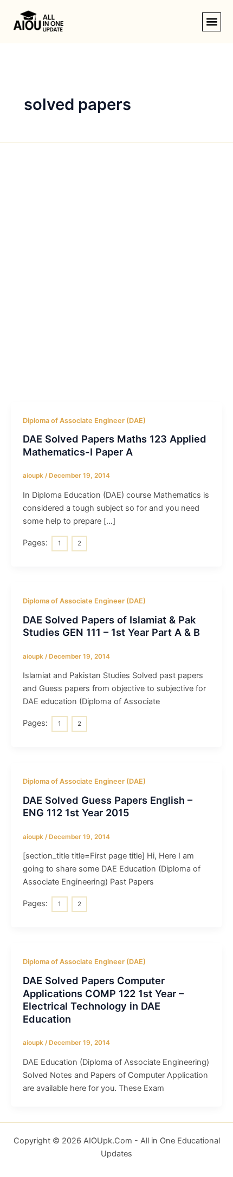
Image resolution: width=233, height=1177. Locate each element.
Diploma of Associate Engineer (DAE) (84, 421)
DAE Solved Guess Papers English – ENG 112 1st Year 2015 (107, 806)
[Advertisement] (116, 280)
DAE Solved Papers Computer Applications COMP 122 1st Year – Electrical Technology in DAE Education (103, 999)
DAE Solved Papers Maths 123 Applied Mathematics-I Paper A (114, 445)
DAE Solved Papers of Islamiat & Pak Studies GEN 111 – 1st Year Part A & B (111, 626)
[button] (211, 21)
